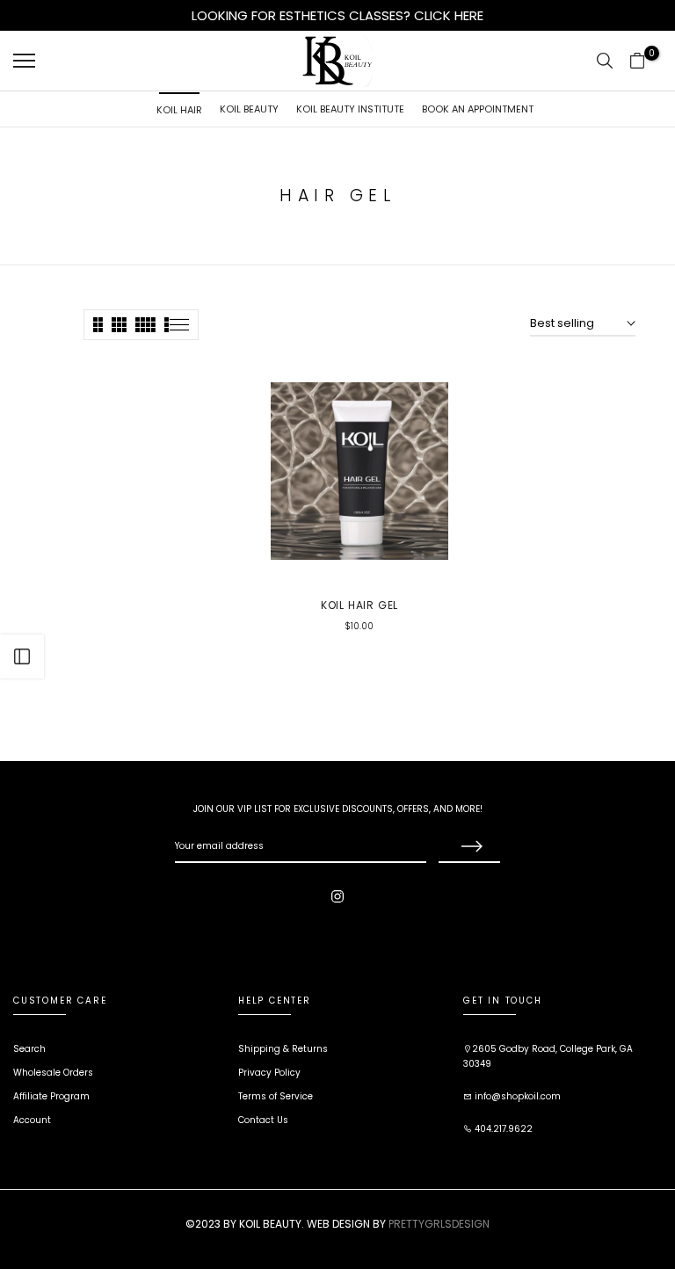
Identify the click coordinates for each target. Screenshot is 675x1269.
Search (29, 1048)
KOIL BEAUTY (249, 109)
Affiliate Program (51, 1096)
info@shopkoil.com (516, 1096)
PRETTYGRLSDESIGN (439, 1223)
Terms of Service (275, 1096)
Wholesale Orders (53, 1072)
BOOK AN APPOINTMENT (477, 109)
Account (32, 1120)
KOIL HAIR (179, 110)
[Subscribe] (469, 847)
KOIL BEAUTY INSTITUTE (350, 109)
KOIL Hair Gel (359, 605)
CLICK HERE (448, 15)
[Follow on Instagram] (337, 896)
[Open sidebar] (22, 656)
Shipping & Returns (283, 1048)
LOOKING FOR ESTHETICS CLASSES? (303, 15)
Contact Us (263, 1120)
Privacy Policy (269, 1072)
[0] (637, 61)
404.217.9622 (502, 1128)
